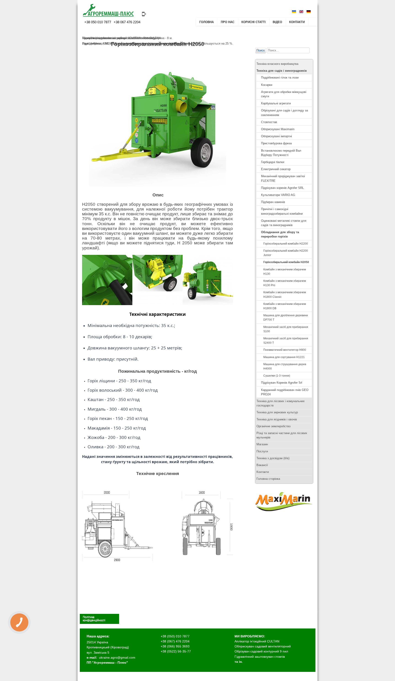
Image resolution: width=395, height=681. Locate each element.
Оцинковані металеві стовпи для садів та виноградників (283, 223)
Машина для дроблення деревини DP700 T (285, 317)
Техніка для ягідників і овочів (276, 419)
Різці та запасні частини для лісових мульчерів (281, 435)
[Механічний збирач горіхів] (157, 304)
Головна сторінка (268, 478)
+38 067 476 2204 (126, 22)
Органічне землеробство (273, 426)
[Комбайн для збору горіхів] (107, 304)
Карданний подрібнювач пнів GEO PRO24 (284, 392)
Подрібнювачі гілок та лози (280, 77)
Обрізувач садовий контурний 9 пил (261, 651)
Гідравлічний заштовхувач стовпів (260, 656)
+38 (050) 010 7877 (175, 636)
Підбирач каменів (273, 202)
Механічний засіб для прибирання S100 (285, 329)
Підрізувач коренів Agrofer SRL (282, 188)
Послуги (262, 451)
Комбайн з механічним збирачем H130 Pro (284, 283)
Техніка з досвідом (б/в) (272, 458)
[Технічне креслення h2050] (157, 571)
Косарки (266, 85)
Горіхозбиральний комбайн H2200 (285, 243)
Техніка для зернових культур (277, 412)
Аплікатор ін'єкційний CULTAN (257, 641)
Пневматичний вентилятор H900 (284, 349)
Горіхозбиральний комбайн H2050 (286, 262)
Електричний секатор (276, 169)
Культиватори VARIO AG (278, 195)
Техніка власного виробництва (277, 64)
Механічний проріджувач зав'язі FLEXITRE (283, 178)
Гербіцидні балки (272, 162)
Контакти (297, 22)
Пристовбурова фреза (276, 143)
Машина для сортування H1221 (284, 357)
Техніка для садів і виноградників (281, 70)
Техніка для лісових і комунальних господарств (280, 403)
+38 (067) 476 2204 (175, 641)
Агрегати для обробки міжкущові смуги (283, 94)
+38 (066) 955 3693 (175, 646)
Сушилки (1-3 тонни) (276, 375)
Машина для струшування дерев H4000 (284, 366)
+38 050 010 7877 (97, 22)
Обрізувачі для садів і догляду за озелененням (284, 112)
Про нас (227, 22)
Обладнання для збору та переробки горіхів (280, 234)
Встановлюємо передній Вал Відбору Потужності (281, 153)
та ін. (239, 661)
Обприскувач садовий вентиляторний (263, 646)
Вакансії (262, 465)
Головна (206, 22)
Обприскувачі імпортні (276, 136)
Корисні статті (253, 22)
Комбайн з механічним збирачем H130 (284, 271)
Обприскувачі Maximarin (277, 129)
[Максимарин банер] (283, 515)
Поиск (260, 50)
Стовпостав (269, 122)
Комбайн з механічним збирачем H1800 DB (284, 306)
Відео (277, 22)
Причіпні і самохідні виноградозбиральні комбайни (282, 211)
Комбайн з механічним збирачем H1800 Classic (284, 294)
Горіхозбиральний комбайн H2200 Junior (285, 253)
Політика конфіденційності (94, 618)
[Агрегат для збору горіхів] (208, 304)
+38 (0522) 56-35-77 (176, 651)
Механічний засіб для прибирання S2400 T (285, 340)
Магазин (262, 444)
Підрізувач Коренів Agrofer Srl (281, 382)
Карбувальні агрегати (276, 103)
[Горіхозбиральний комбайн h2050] (157, 118)
